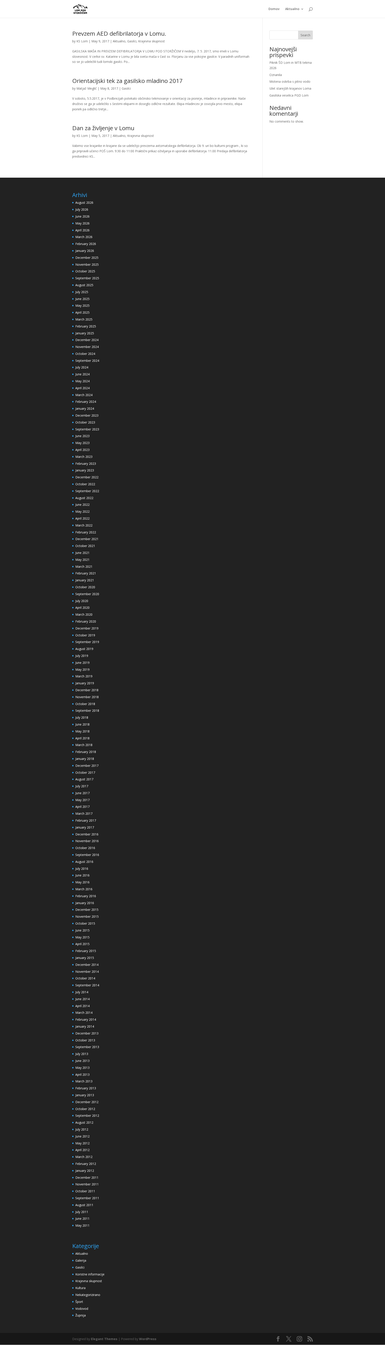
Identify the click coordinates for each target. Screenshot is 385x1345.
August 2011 (84, 1205)
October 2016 (85, 848)
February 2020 (85, 621)
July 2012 (81, 1129)
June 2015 (82, 930)
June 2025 (82, 299)
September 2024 (87, 360)
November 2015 (87, 916)
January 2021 (84, 580)
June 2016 (82, 875)
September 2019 (87, 642)
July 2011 (81, 1212)
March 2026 (83, 237)
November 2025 (87, 264)
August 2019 (84, 649)
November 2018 (87, 697)
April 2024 (82, 388)
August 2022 (84, 498)
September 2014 (87, 985)
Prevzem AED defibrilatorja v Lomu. (119, 33)
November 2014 (87, 971)
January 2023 (84, 470)
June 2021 (82, 553)
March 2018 (83, 745)
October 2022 (85, 484)
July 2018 (81, 717)
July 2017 (81, 786)
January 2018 (84, 759)
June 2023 (82, 436)
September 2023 (87, 429)
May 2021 (82, 559)
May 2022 (82, 511)
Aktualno (292, 9)
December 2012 (86, 1102)
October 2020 (85, 587)
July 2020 (81, 601)
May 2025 (82, 305)
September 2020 (87, 594)
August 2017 (84, 779)
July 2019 (81, 656)
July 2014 (81, 992)
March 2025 (83, 319)
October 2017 (85, 772)
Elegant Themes (104, 1339)
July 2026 (81, 209)
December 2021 (86, 539)
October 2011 (85, 1191)
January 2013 (84, 1095)
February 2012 (85, 1164)
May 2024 (82, 381)
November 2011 (87, 1184)
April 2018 (82, 738)
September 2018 (87, 710)
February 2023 (85, 463)
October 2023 (85, 422)
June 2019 (82, 662)
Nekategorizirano (87, 1295)
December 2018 (86, 690)
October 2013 (85, 1040)
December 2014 (86, 964)
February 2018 (85, 752)
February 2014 (85, 1019)
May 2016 (82, 882)
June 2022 (82, 504)
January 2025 (84, 333)
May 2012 (82, 1143)
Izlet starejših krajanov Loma (290, 88)
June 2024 (82, 374)
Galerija (80, 1260)
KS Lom (82, 41)
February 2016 (85, 896)
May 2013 (82, 1067)
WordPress (147, 1339)
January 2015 (84, 958)
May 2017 (82, 800)
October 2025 (85, 271)
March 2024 (83, 395)
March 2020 (83, 614)
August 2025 (84, 285)
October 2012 (85, 1109)
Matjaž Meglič (86, 88)
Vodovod (81, 1308)
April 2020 (82, 607)
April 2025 (82, 312)
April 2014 (82, 1006)
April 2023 (82, 450)
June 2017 (82, 793)
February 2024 (85, 401)
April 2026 (82, 230)
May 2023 (82, 443)
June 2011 (82, 1218)
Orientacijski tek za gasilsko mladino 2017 (127, 81)
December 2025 (86, 257)
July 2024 (81, 367)
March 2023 (83, 457)
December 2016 (86, 834)
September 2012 (87, 1115)
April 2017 (82, 806)
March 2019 (83, 676)
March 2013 (83, 1081)
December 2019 (86, 628)
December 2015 (86, 909)
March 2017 (83, 813)
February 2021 (85, 573)
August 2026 (84, 202)
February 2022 (85, 532)
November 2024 (87, 347)
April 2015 (82, 944)
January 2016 (84, 903)
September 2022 (87, 491)
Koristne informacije (89, 1274)
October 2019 (85, 635)
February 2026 (85, 244)
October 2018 (85, 704)
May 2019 (82, 669)
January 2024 (84, 408)
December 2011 (86, 1177)
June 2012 (82, 1136)
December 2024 (86, 340)
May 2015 (82, 937)
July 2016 (81, 868)
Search (305, 35)
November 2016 (87, 841)
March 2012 (83, 1157)
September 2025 (87, 278)
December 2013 (86, 1033)
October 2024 (85, 354)
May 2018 (82, 731)
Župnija (80, 1315)
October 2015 (85, 923)
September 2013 (87, 1047)
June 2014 (82, 999)
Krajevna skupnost (151, 41)
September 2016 (87, 855)
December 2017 (86, 765)
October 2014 (85, 978)
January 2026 (84, 251)
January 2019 (84, 683)
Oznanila (275, 75)
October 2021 (85, 546)
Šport (79, 1302)
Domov (273, 9)
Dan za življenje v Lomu (103, 128)
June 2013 (82, 1061)
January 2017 (84, 827)
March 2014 (83, 1012)
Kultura (80, 1288)
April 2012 (82, 1150)
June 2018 (82, 724)
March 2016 (83, 889)
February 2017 (85, 820)
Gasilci (131, 41)
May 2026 (82, 223)
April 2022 (82, 518)
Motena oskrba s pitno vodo (289, 81)
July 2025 (81, 292)
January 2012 (84, 1170)
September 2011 (87, 1198)
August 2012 (84, 1122)
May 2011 (82, 1225)
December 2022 (86, 477)
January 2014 (84, 1026)
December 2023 (86, 415)
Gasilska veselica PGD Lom (289, 95)
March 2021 (83, 566)
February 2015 (85, 951)
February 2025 (85, 326)
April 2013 (82, 1074)
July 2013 (81, 1054)
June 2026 (82, 216)
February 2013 (85, 1088)
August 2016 (84, 862)
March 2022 (83, 525)
